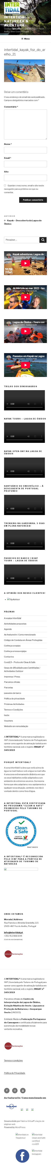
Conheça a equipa (12, 646)
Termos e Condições (13, 710)
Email (7, 158)
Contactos (9, 657)
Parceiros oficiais (12, 682)
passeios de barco (12, 693)
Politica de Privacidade (14, 1073)
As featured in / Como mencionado (20, 634)
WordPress (20, 1127)
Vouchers (8, 721)
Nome (8, 144)
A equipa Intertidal (12, 618)
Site (6, 172)
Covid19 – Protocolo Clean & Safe (19, 662)
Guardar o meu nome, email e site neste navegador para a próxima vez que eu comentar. (24, 189)
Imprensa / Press (12, 677)
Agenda (8, 629)
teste (6, 715)
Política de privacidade (14, 698)
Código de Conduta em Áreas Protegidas (23, 640)
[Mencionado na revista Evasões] (21, 1111)
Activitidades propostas (15, 624)
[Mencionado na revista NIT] (27, 1111)
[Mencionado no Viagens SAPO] (32, 1111)
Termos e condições (13, 1060)
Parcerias (8, 687)
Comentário (11, 107)
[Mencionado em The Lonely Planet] (11, 1111)
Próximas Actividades (14, 704)
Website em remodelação (16, 726)
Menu (27, 39)
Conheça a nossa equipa (15, 651)
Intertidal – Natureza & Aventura (17, 21)
